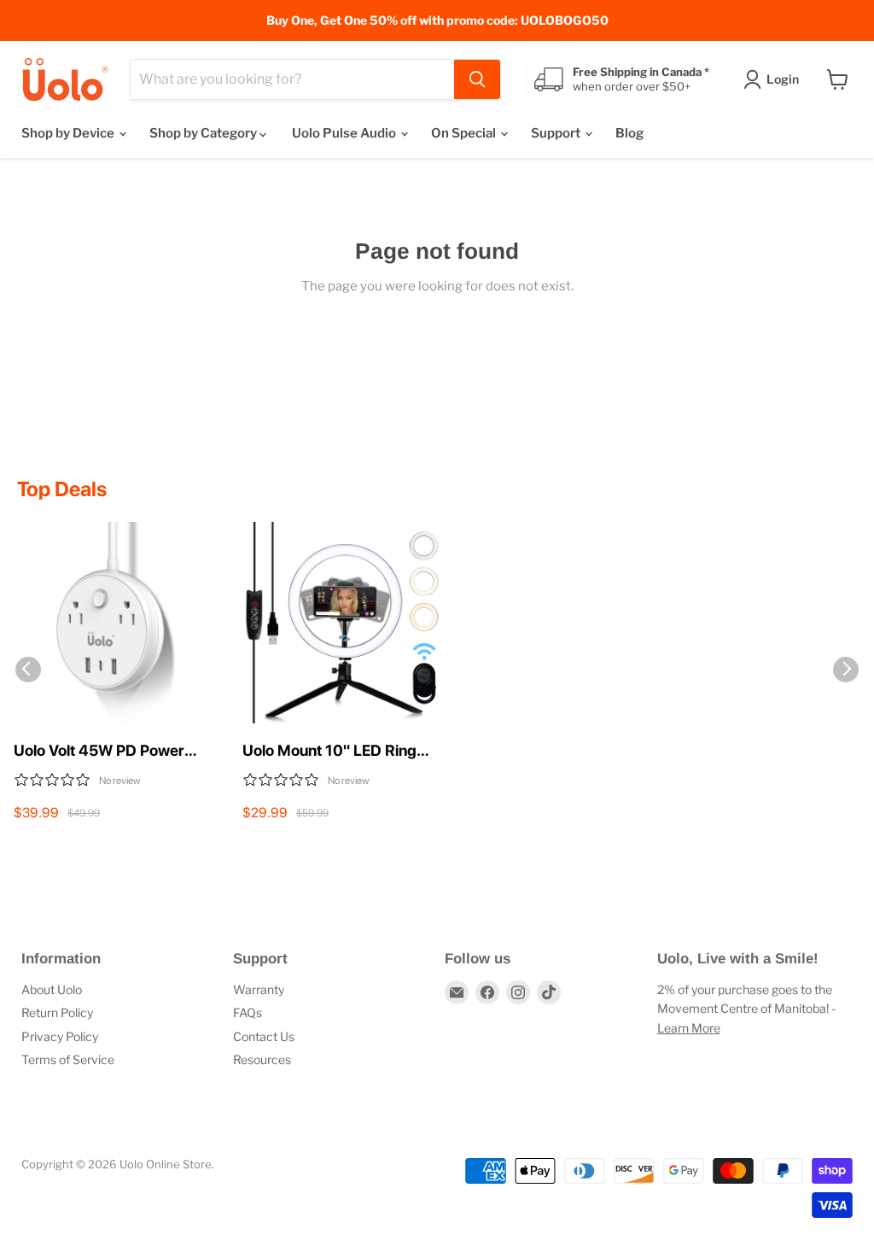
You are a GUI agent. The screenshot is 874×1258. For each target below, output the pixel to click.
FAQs (247, 1012)
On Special (464, 133)
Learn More (688, 1028)
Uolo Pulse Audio (345, 133)
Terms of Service (67, 1059)
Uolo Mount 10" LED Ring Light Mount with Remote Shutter (329, 751)
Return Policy (57, 1012)
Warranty (258, 989)
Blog (629, 133)
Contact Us (263, 1036)
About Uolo (51, 989)
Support (557, 133)
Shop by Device (69, 133)
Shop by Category (204, 133)
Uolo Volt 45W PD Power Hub (99, 751)
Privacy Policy (59, 1036)
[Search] (477, 79)
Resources (262, 1059)
